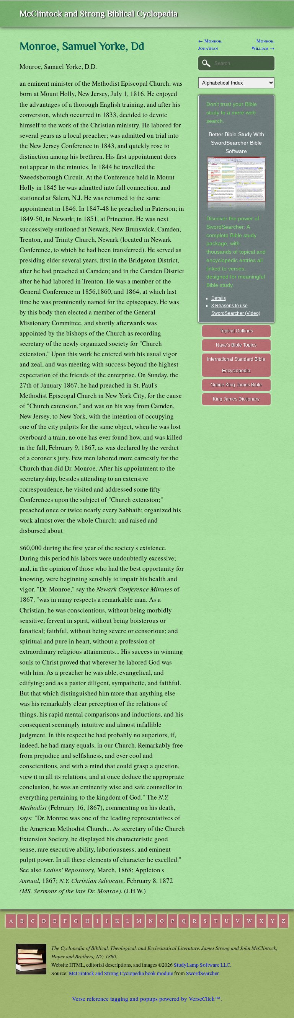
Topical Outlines (236, 331)
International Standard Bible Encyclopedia (236, 365)
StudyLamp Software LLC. (202, 964)
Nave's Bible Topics (236, 345)
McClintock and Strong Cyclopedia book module (121, 973)
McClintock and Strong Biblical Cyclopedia (99, 13)
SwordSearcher (202, 973)
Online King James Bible (236, 385)
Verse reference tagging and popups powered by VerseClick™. (147, 998)
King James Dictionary (236, 399)
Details (218, 298)
